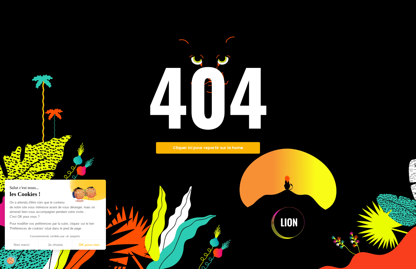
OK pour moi (89, 245)
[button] (10, 261)
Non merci (21, 245)
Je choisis (55, 245)
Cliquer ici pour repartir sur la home (208, 148)
